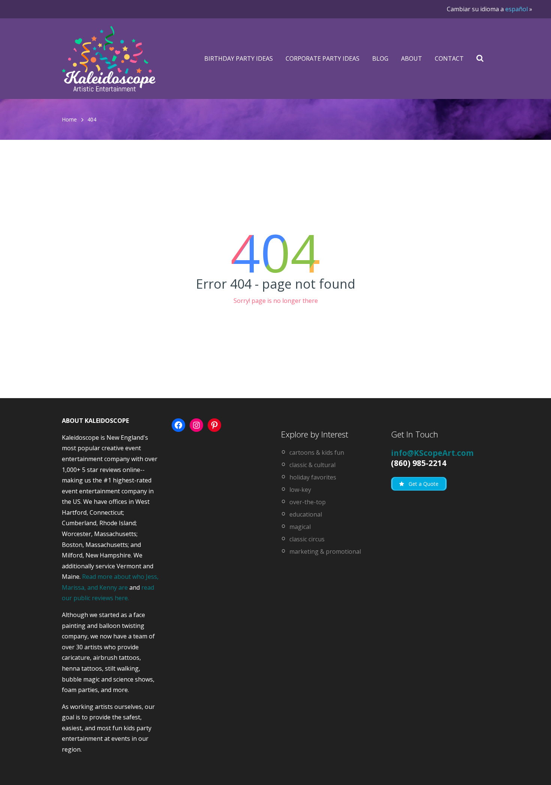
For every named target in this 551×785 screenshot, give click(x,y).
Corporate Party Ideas (322, 58)
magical (300, 527)
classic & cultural (312, 465)
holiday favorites (312, 477)
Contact (449, 58)
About (411, 58)
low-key (300, 489)
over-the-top (307, 502)
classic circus (307, 539)
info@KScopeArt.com (432, 453)
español (516, 9)
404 (91, 119)
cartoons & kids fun (316, 452)
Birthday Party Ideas (238, 58)
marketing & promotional (325, 551)
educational (305, 514)
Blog (380, 58)
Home (69, 119)
